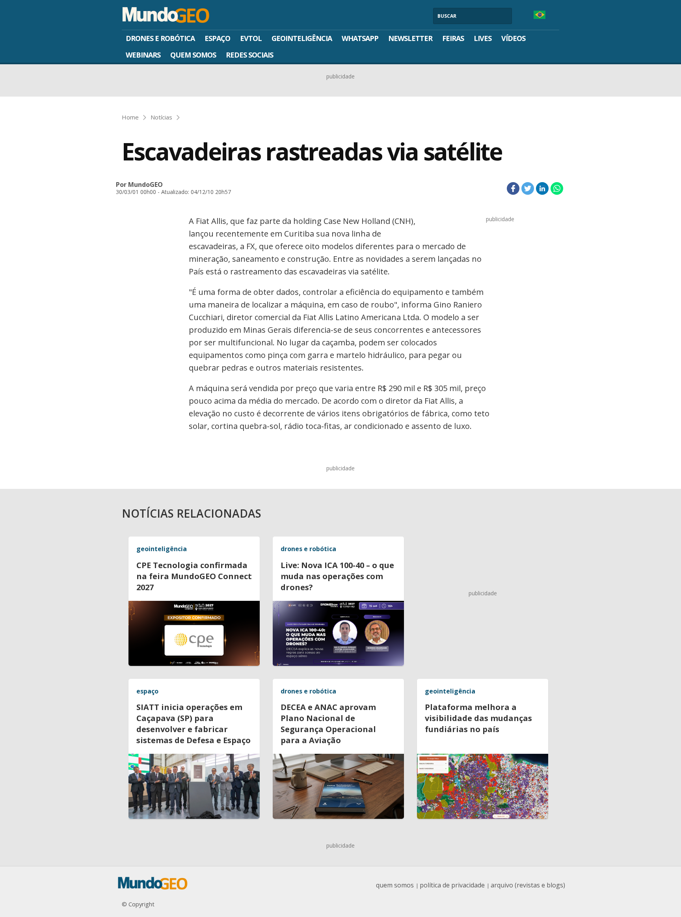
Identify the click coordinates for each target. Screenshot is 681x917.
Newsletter (410, 38)
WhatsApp (360, 38)
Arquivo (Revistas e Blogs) (528, 885)
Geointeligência (302, 38)
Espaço (217, 38)
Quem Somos (193, 55)
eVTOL (251, 38)
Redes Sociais (249, 55)
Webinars (143, 55)
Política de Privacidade (452, 885)
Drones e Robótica (160, 38)
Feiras (453, 38)
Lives (482, 38)
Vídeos (513, 38)
